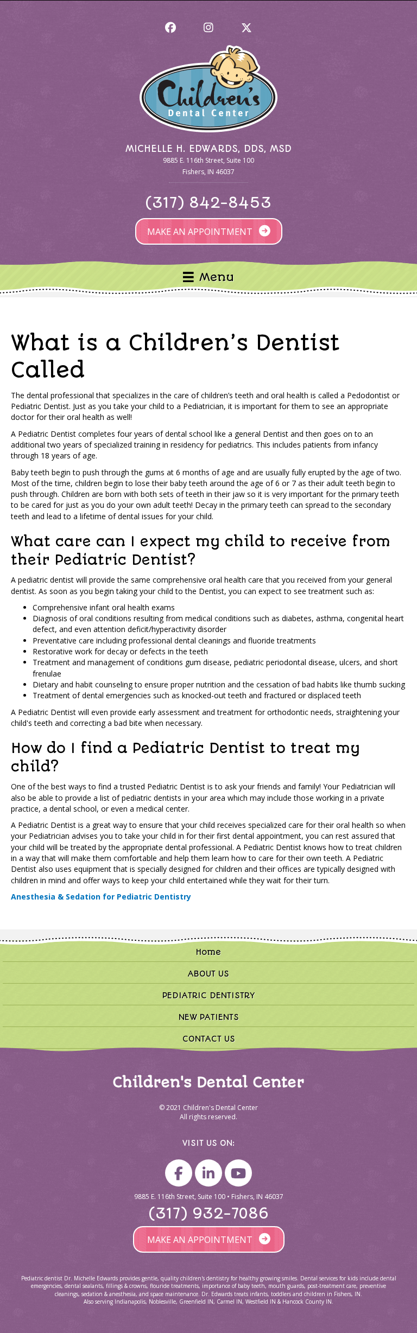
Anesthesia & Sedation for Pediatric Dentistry (101, 896)
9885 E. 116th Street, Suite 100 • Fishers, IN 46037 (208, 1196)
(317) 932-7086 (209, 1213)
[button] (170, 27)
